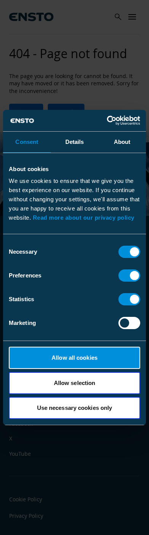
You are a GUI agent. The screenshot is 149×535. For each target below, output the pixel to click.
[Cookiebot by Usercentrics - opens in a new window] (107, 121)
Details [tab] (74, 142)
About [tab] (122, 142)
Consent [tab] (26, 142)
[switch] (129, 275)
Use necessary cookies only (74, 408)
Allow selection (75, 383)
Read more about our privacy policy (83, 217)
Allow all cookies (74, 357)
